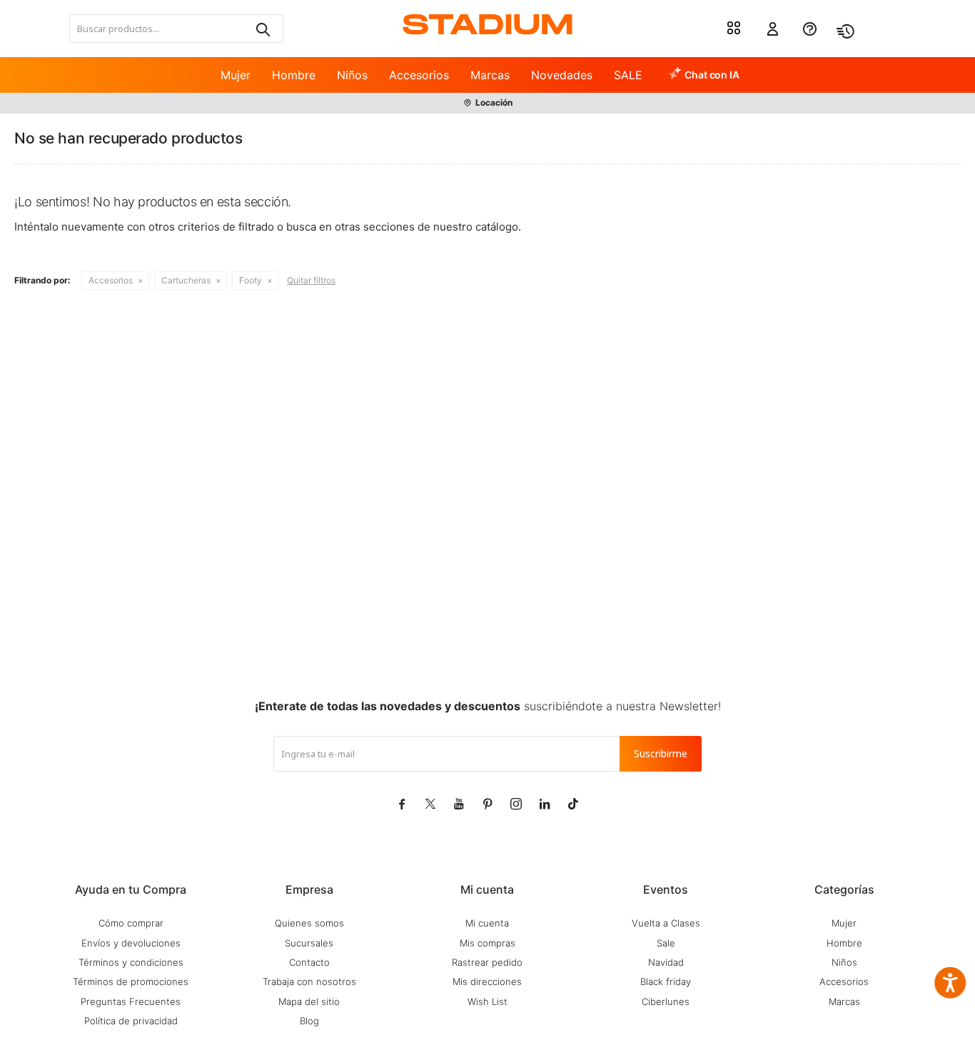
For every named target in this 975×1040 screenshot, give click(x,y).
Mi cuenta (487, 923)
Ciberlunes (665, 1001)
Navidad (666, 962)
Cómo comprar (130, 923)
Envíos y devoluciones (131, 943)
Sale (666, 943)
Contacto (309, 962)
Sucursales (309, 943)
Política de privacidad (131, 1020)
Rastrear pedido (487, 962)
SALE (628, 75)
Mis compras (487, 943)
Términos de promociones (130, 981)
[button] (262, 28)
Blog (309, 1020)
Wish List (487, 1001)
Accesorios (419, 75)
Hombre (293, 75)
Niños (352, 75)
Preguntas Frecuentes (131, 1001)
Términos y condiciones (131, 962)
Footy (250, 280)
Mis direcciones (487, 981)
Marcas (490, 75)
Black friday (665, 981)
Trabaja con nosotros (309, 981)
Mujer (236, 75)
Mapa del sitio (309, 1001)
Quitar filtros (311, 280)
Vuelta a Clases (666, 923)
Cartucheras (186, 280)
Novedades (561, 75)
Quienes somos (309, 923)
